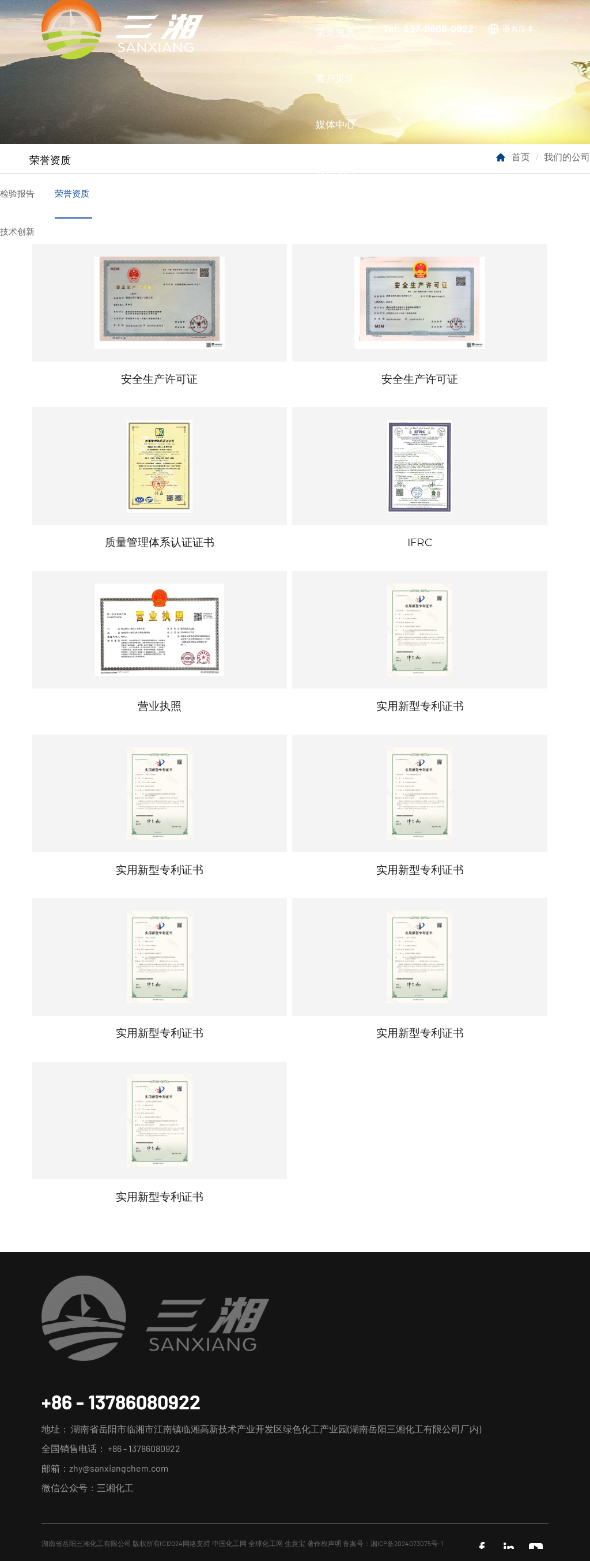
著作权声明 (325, 1543)
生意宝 (295, 1543)
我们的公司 (567, 156)
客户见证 (335, 78)
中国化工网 (229, 1543)
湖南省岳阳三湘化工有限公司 (86, 1543)
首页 (521, 156)
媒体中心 (335, 124)
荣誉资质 (335, 31)
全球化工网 (265, 1543)
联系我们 (335, 170)
